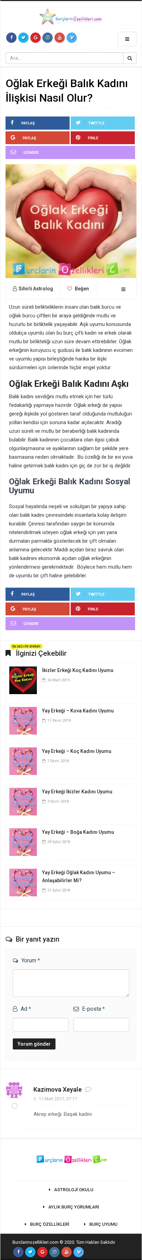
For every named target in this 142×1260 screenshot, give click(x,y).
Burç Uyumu (103, 1224)
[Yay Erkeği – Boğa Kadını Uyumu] (23, 841)
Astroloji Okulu (73, 1189)
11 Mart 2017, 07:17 (58, 1098)
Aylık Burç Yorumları (73, 1207)
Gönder (31, 152)
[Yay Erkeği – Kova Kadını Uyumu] (23, 720)
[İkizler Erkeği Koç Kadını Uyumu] (23, 680)
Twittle (96, 123)
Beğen (81, 288)
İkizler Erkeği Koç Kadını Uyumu (77, 670)
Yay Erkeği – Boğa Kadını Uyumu (78, 832)
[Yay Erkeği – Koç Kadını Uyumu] (23, 761)
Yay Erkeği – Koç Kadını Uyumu (76, 751)
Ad (26, 1009)
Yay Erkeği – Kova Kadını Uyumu (78, 710)
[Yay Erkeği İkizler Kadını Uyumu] (23, 801)
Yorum (30, 960)
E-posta (93, 1009)
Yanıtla (120, 1092)
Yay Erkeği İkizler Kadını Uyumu (77, 791)
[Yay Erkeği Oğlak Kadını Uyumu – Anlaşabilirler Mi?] (23, 882)
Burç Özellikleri (49, 1224)
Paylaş (28, 123)
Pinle (93, 138)
